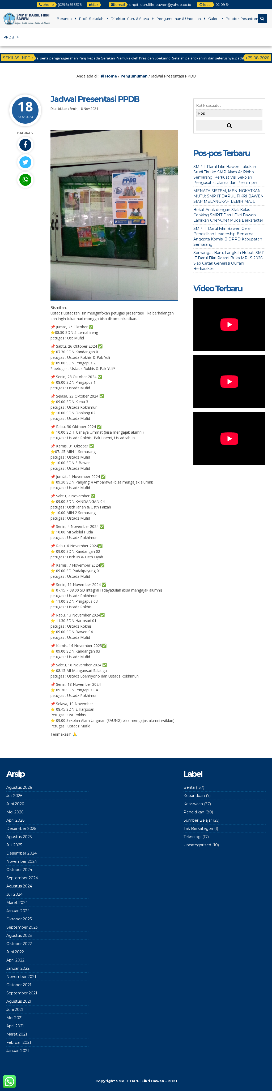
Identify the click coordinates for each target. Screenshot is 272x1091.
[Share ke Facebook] (25, 145)
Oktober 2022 (19, 943)
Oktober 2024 (19, 869)
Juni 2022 (15, 952)
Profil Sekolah (91, 18)
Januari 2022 (17, 968)
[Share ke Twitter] (25, 162)
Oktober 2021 (18, 984)
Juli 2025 (14, 845)
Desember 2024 (21, 853)
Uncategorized (197, 845)
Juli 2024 (14, 894)
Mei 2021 (14, 1017)
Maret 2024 (17, 902)
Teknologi (192, 836)
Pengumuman (134, 76)
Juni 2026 (15, 803)
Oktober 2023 (19, 919)
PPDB (9, 37)
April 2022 (15, 960)
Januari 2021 (17, 1050)
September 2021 (21, 993)
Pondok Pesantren (242, 18)
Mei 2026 (14, 812)
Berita (189, 787)
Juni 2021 (14, 1009)
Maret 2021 (16, 1034)
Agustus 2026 (19, 787)
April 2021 (15, 1026)
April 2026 (15, 820)
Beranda (64, 18)
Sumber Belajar (198, 820)
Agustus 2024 (19, 886)
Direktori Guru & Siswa (130, 18)
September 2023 (22, 927)
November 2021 (21, 976)
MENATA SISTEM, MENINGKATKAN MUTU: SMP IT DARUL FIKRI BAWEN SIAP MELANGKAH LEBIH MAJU (228, 196)
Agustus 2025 (19, 836)
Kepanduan (194, 795)
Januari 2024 (18, 910)
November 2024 (21, 861)
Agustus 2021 (18, 1001)
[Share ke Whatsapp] (25, 180)
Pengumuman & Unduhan (178, 18)
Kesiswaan (193, 803)
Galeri (213, 18)
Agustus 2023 (19, 935)
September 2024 (22, 878)
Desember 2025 (21, 828)
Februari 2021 (18, 1042)
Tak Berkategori (198, 828)
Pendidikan (194, 812)
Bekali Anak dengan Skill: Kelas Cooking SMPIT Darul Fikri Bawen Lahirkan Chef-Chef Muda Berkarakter (228, 215)
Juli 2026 (14, 795)
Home (110, 76)
